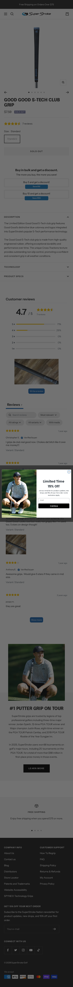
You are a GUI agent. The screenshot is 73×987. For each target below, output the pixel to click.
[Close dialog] (68, 471)
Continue (54, 506)
